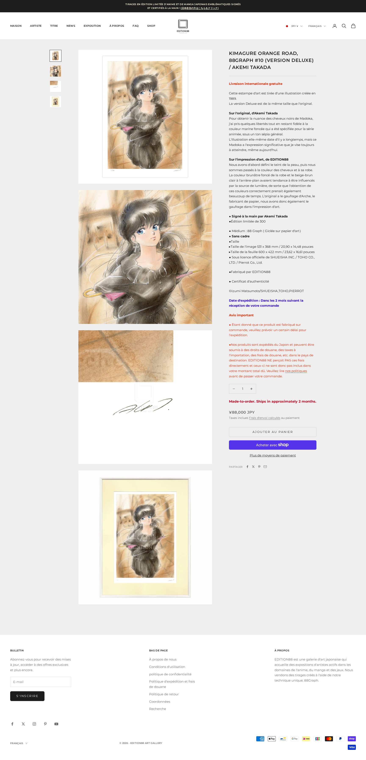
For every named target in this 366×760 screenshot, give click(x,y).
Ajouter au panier (272, 432)
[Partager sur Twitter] (253, 466)
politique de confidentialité (170, 674)
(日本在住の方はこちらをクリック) (200, 8)
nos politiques (296, 371)
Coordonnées (159, 702)
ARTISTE (36, 25)
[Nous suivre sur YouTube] (56, 724)
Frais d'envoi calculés (264, 418)
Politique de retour (164, 694)
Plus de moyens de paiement (273, 455)
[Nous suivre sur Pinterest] (45, 724)
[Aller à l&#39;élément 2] (55, 71)
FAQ (136, 25)
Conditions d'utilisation (167, 667)
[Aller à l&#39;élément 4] (55, 102)
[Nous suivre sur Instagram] (34, 724)
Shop (151, 25)
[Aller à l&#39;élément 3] (55, 86)
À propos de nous (162, 659)
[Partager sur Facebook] (247, 466)
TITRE (54, 25)
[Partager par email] (265, 466)
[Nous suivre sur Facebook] (12, 724)
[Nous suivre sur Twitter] (23, 724)
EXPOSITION (92, 25)
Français (315, 26)
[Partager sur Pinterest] (259, 466)
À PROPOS (117, 25)
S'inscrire (27, 696)
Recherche (157, 709)
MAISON (16, 25)
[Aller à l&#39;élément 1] (55, 56)
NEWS (71, 25)
